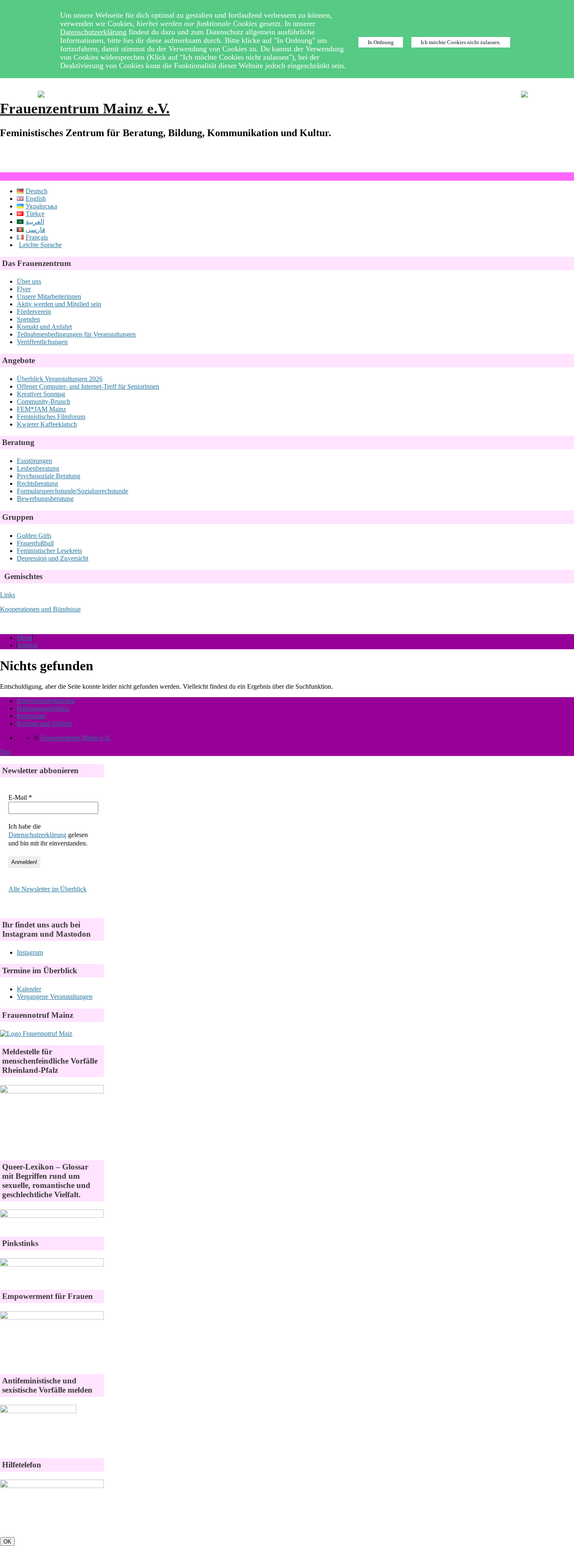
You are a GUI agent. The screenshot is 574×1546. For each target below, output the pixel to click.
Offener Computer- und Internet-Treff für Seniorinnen (88, 386)
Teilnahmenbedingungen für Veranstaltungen (76, 334)
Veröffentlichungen (42, 341)
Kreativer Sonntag (41, 394)
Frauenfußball (35, 543)
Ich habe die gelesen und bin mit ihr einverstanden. (48, 835)
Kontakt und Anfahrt (44, 326)
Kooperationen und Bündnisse (40, 609)
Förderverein (34, 311)
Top (5, 752)
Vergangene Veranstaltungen (54, 996)
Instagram (30, 952)
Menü (24, 637)
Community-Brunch (43, 401)
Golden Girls (34, 535)
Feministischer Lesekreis (49, 550)
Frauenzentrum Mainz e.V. (85, 108)
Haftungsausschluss (43, 708)
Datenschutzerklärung (93, 32)
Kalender (29, 989)
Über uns (29, 281)
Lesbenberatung (38, 468)
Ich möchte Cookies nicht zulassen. (461, 42)
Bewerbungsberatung (45, 498)
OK (7, 1541)
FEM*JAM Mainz (41, 409)
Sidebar (27, 645)
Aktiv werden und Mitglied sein (59, 304)
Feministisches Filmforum (51, 416)
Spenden (28, 319)
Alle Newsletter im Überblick (47, 889)
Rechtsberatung (37, 483)
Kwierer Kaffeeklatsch (47, 424)
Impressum (31, 715)
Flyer (24, 288)
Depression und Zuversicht (52, 558)
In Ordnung (381, 42)
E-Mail (20, 797)
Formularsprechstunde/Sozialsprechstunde (72, 491)
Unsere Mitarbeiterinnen (49, 296)
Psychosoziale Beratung (48, 475)
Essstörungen (34, 460)
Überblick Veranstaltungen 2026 (60, 378)
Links (7, 594)
